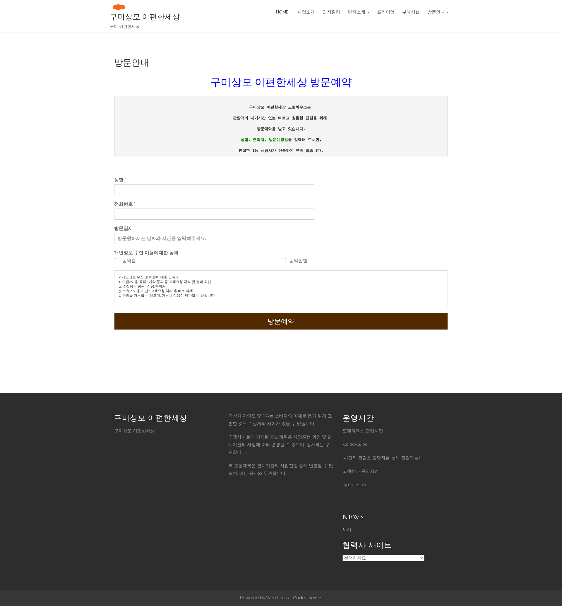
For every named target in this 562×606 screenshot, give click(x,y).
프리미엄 (386, 12)
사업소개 (305, 12)
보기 (346, 529)
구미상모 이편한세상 (145, 16)
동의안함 (298, 260)
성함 (120, 179)
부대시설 (411, 12)
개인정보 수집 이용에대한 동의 (146, 252)
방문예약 (281, 321)
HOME (282, 12)
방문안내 (436, 12)
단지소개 (357, 12)
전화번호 (125, 204)
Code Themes (307, 597)
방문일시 (125, 228)
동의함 (129, 260)
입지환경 (331, 12)
